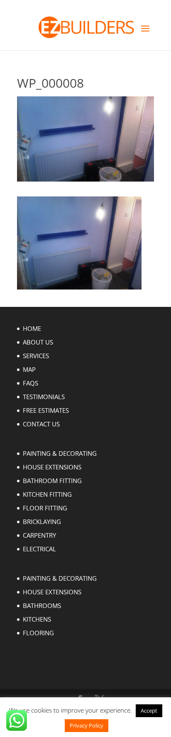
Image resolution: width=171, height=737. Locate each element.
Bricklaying (42, 521)
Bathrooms (42, 605)
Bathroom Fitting (52, 480)
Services (36, 356)
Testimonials (44, 396)
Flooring (38, 633)
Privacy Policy (86, 725)
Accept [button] (149, 710)
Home (32, 328)
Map (29, 369)
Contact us (41, 424)
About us (38, 342)
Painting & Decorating (60, 453)
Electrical (39, 549)
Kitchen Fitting (47, 494)
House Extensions (52, 467)
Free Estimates (46, 410)
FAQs (30, 383)
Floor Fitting (45, 508)
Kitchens (37, 619)
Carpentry (39, 535)
